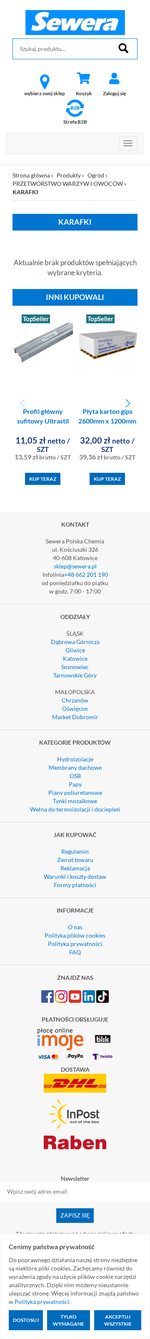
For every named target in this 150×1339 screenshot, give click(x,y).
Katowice (75, 658)
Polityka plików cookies (75, 935)
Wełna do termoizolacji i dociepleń (75, 809)
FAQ (75, 952)
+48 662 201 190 (86, 574)
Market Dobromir (75, 716)
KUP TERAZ (42, 479)
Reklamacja (75, 868)
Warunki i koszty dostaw (75, 876)
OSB (75, 775)
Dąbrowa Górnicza (75, 641)
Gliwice (75, 650)
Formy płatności (75, 884)
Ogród (96, 175)
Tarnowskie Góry (75, 675)
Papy (75, 784)
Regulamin (75, 851)
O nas (75, 927)
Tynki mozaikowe (75, 800)
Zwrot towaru (75, 859)
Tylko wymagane (68, 1320)
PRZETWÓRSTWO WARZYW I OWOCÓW (67, 183)
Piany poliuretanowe (75, 792)
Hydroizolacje (75, 759)
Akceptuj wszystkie (118, 1320)
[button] (127, 403)
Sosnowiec (75, 666)
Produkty (69, 175)
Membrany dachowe (75, 767)
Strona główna (31, 175)
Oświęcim (75, 708)
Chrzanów (75, 700)
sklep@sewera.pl (75, 566)
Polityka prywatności (75, 943)
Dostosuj (26, 1320)
